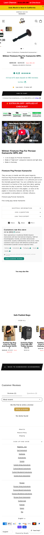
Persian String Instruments (22, 486)
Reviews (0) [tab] (11, 393)
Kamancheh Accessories (28, 52)
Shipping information (22, 208)
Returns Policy (22, 432)
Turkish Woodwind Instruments (22, 472)
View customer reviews (14, 258)
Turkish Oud (22, 501)
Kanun (22, 508)
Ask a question (22, 212)
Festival (21, 504)
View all (22, 320)
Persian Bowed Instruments (22, 490)
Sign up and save (21, 441)
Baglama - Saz (22, 446)
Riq (22, 512)
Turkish (22, 461)
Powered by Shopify (22, 533)
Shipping (15, 65)
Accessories (22, 457)
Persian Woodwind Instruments (22, 493)
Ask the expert (22, 216)
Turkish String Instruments (22, 465)
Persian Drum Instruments (22, 497)
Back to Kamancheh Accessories (23, 367)
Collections (15, 52)
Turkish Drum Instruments (22, 475)
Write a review (22, 409)
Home (9, 52)
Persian (22, 483)
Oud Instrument (22, 450)
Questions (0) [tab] (32, 393)
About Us (22, 429)
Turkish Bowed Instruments (22, 468)
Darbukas (22, 454)
